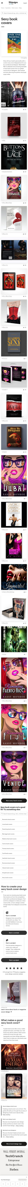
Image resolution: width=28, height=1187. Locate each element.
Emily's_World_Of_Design (8, 592)
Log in (25, 3)
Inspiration (8, 7)
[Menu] (2, 2)
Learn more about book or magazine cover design (13, 1011)
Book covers (15, 7)
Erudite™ (5, 389)
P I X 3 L (5, 358)
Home (2, 7)
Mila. (4, 140)
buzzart (4, 654)
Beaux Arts (5, 234)
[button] (26, 1177)
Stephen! (5, 452)
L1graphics (5, 109)
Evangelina (24, 57)
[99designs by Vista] (13, 2)
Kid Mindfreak (5, 1071)
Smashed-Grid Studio (7, 171)
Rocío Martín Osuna (7, 202)
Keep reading (6, 1114)
